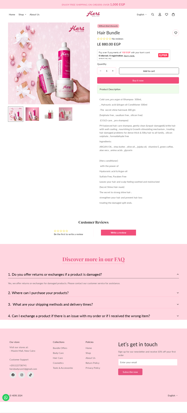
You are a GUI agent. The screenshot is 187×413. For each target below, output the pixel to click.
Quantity (101, 64)
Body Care (58, 352)
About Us (34, 14)
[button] (173, 14)
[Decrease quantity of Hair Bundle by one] (100, 71)
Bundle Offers (60, 348)
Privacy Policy (93, 367)
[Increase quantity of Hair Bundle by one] (113, 71)
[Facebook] (13, 374)
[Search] (152, 14)
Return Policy (92, 362)
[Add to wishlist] (175, 33)
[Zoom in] (83, 28)
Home (12, 14)
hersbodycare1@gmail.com (23, 368)
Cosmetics (58, 362)
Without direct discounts (108, 26)
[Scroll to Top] (181, 397)
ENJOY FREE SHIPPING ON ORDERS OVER (93, 4)
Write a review (118, 232)
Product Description (110, 89)
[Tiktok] (30, 374)
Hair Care (58, 357)
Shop (21, 14)
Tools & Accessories (63, 367)
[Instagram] (21, 374)
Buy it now (138, 80)
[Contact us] (5, 397)
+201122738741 (18, 365)
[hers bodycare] (93, 14)
